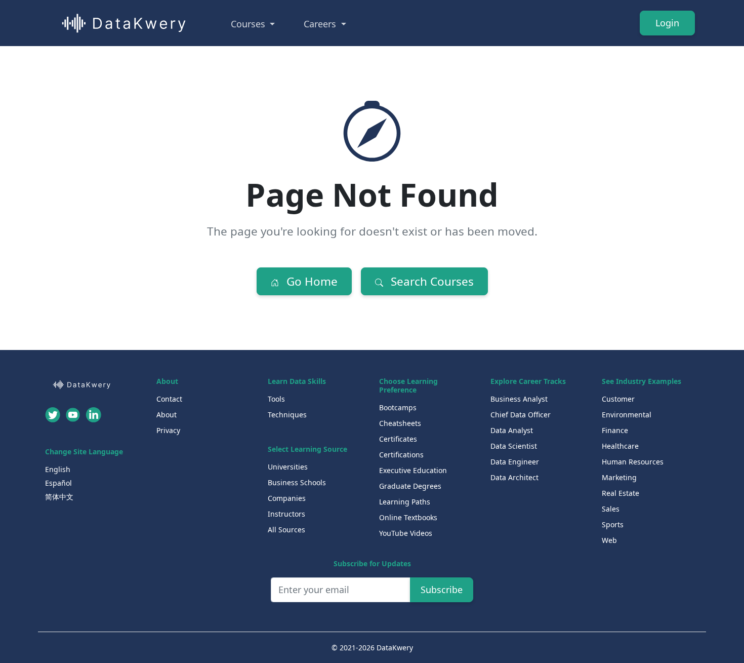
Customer (618, 399)
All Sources (286, 529)
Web (609, 540)
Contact (169, 399)
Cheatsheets (400, 423)
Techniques (287, 414)
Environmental (626, 414)
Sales (610, 509)
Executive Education (413, 470)
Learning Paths (404, 501)
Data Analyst (511, 430)
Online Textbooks (408, 517)
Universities (288, 467)
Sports (613, 524)
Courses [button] (249, 24)
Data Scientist (513, 446)
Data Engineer (514, 461)
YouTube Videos (405, 533)
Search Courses (431, 281)
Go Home (310, 281)
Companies (287, 498)
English (57, 469)
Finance (615, 430)
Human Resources (633, 461)
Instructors (286, 514)
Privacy (168, 430)
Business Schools (297, 482)
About (166, 414)
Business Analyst (519, 399)
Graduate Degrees (410, 486)
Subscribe (442, 589)
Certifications (401, 454)
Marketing (619, 477)
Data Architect (514, 477)
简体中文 (59, 496)
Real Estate (620, 493)
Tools (276, 399)
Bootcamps (398, 407)
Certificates (398, 439)
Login (667, 23)
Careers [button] (321, 24)
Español (58, 483)
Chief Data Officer (520, 414)
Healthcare (620, 446)
